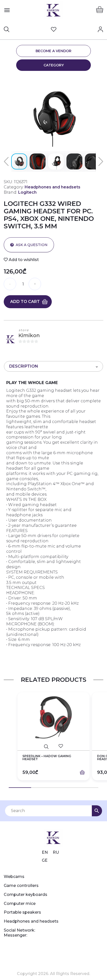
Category (54, 65)
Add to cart (25, 301)
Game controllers (21, 885)
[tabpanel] (53, 740)
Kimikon (29, 335)
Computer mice (20, 903)
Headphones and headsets (31, 921)
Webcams (14, 876)
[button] (99, 81)
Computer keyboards (25, 894)
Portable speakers (22, 912)
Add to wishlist (23, 259)
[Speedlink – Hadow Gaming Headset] (53, 717)
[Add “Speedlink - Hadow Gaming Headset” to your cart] (82, 772)
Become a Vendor (53, 51)
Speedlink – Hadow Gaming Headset (46, 758)
